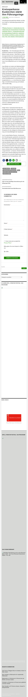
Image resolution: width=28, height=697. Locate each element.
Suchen (3, 266)
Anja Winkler (6, 168)
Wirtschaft (5, 6)
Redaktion (11, 17)
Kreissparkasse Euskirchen (9, 170)
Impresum (18, 693)
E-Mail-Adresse (8, 229)
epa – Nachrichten (7, 1)
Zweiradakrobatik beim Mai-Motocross (11, 187)
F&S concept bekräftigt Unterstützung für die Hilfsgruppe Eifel (13, 181)
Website (6, 235)
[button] (4, 160)
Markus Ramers (6, 173)
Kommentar (7, 204)
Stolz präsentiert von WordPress (8, 693)
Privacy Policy (7, 242)
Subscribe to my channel (15, 417)
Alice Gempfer (5, 686)
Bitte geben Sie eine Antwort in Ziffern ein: (13, 247)
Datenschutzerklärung (6, 695)
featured (13, 168)
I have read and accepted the (12, 242)
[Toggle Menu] (16, 3)
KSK (19, 170)
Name (6, 223)
